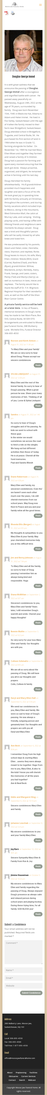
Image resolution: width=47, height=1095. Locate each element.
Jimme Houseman (20, 875)
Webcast (32, 1080)
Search (22, 1080)
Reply (38, 365)
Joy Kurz (15, 849)
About (10, 1072)
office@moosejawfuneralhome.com (20, 1058)
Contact (12, 1080)
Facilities (33, 1072)
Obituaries (13, 1076)
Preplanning (21, 1072)
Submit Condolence (31, 993)
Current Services (28, 1076)
